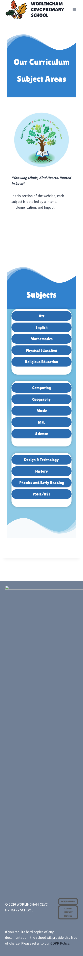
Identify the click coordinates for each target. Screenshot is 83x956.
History (41, 471)
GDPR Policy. (60, 943)
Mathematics (41, 339)
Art (41, 316)
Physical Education (41, 350)
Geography (41, 399)
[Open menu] (74, 9)
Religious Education (41, 362)
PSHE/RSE (42, 494)
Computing (41, 388)
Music (41, 411)
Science (41, 433)
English (41, 327)
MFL (41, 422)
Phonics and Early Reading (41, 482)
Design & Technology (41, 460)
